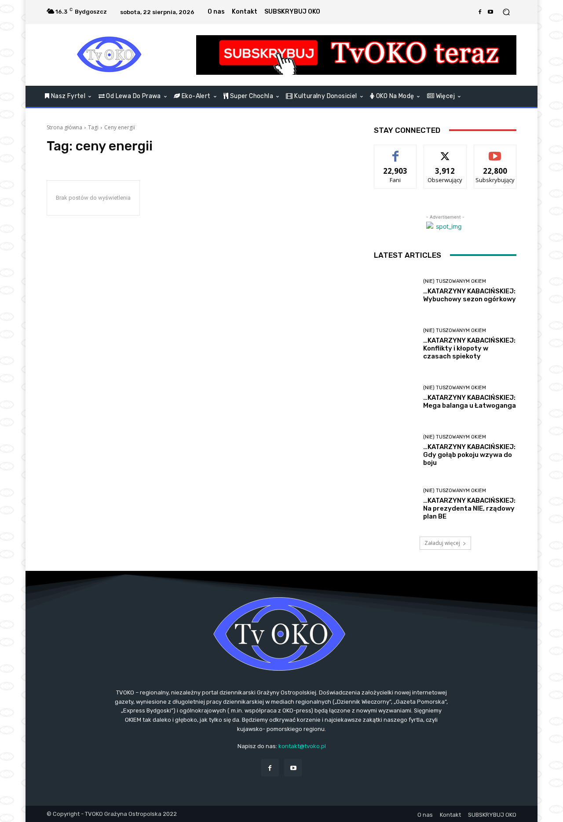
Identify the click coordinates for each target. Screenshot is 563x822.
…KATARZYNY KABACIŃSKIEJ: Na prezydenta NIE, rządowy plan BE (469, 508)
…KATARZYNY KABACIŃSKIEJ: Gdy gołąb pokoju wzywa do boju (469, 455)
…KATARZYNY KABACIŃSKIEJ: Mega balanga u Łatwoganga (469, 401)
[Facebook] (480, 12)
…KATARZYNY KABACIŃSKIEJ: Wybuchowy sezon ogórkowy (469, 295)
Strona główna (64, 127)
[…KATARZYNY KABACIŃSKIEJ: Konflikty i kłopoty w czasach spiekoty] (395, 344)
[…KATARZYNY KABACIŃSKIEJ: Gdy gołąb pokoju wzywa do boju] (395, 450)
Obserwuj (445, 151)
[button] (506, 12)
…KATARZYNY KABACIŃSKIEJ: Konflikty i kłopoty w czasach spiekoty (469, 348)
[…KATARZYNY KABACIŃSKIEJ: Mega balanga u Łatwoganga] (395, 397)
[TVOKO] (110, 55)
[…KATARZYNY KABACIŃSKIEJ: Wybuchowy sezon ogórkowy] (395, 291)
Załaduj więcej (442, 543)
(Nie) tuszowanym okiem (454, 281)
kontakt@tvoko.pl (302, 746)
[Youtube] (490, 12)
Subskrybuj (495, 151)
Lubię (395, 151)
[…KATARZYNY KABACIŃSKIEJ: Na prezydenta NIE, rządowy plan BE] (395, 504)
